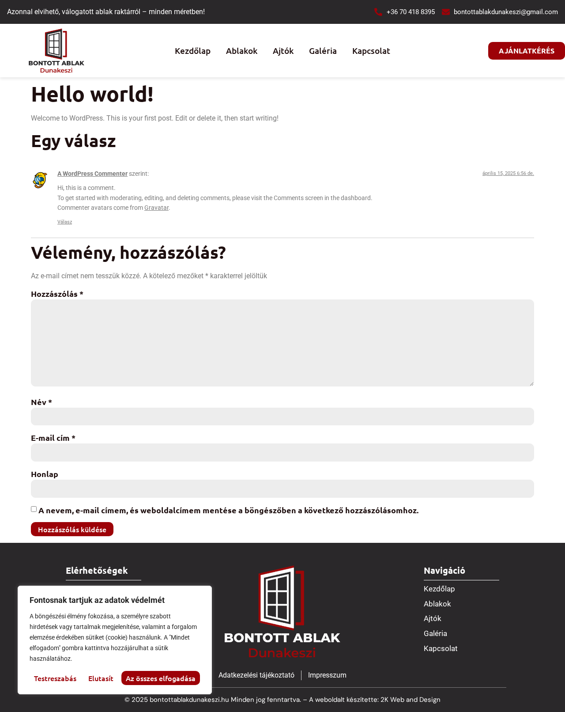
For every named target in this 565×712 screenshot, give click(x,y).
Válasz (64, 222)
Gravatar (156, 208)
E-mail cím (53, 437)
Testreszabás (55, 678)
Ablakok (241, 50)
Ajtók (283, 50)
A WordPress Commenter (92, 174)
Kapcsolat (371, 50)
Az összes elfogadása (161, 678)
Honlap (44, 474)
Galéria (323, 50)
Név (41, 402)
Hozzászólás (57, 293)
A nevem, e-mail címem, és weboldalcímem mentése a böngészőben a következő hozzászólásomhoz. (228, 510)
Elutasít (100, 678)
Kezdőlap (193, 50)
